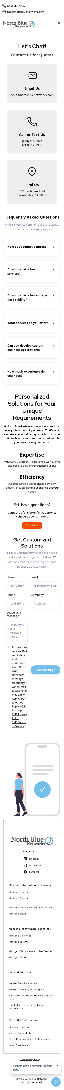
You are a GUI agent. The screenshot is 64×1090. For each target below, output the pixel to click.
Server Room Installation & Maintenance (30, 1039)
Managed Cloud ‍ (17, 913)
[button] (59, 24)
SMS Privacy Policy (30, 1059)
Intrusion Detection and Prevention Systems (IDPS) (32, 997)
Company (37, 594)
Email (34, 577)
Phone (11, 594)
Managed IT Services (20, 892)
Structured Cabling (19, 1026)
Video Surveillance (19, 1045)
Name (11, 577)
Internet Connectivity (20, 1033)
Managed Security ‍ (18, 898)
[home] (18, 24)
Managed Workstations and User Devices (30, 907)
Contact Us (32, 525)
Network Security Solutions (23, 983)
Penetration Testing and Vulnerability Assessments (28, 1006)
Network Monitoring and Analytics (26, 989)
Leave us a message (14, 614)
